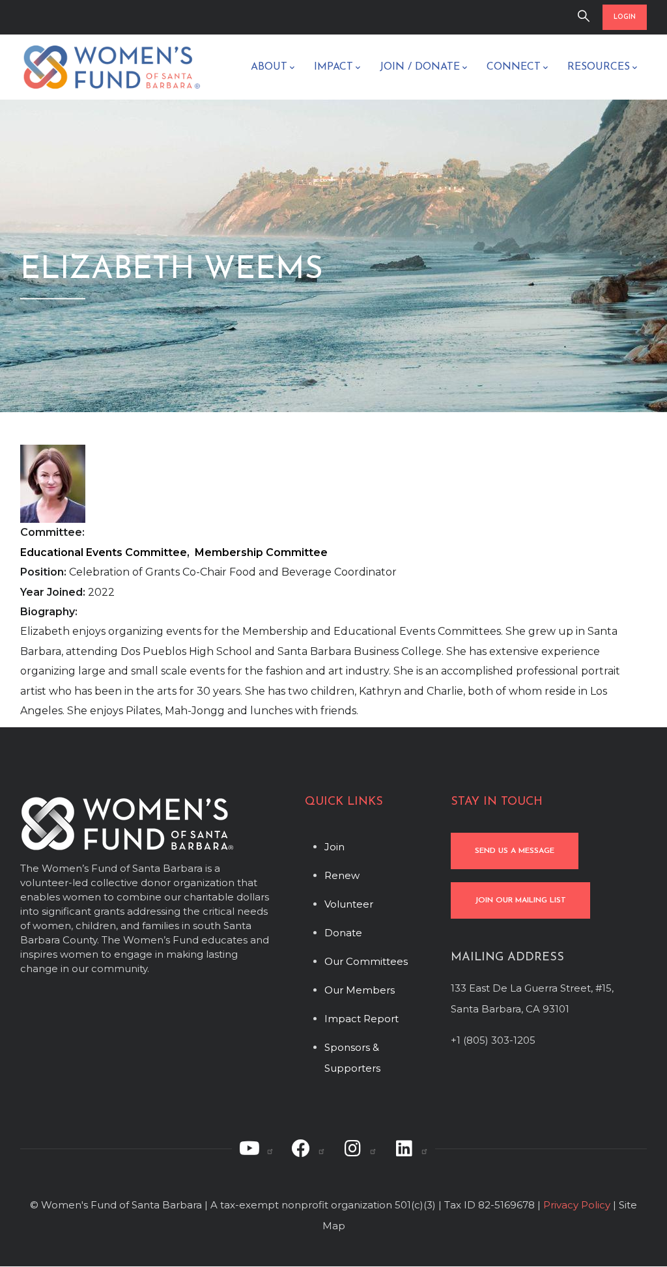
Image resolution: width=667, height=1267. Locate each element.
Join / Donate (420, 67)
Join (334, 847)
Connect (514, 67)
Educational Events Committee (103, 552)
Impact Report (361, 1018)
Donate (343, 932)
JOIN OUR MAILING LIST (520, 900)
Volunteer (348, 904)
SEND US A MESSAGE (514, 851)
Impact (333, 67)
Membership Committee (261, 552)
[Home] (111, 67)
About (269, 67)
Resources (598, 67)
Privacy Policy (576, 1205)
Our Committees (366, 961)
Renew (342, 875)
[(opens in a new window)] (256, 1148)
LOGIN (625, 17)
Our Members (359, 990)
